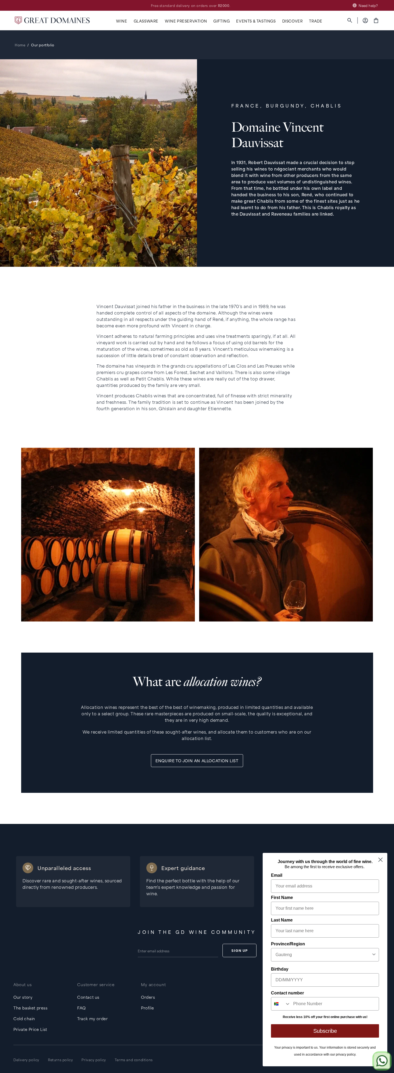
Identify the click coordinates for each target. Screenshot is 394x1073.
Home (20, 44)
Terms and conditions (134, 1059)
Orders (148, 997)
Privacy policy (93, 1059)
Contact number (287, 993)
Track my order (92, 1018)
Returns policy (60, 1059)
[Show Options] (374, 954)
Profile (147, 1008)
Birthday (279, 969)
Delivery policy (26, 1059)
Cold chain (24, 1018)
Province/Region (288, 944)
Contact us (88, 997)
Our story (22, 997)
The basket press (30, 1008)
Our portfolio (42, 44)
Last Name (282, 920)
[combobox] (323, 954)
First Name (282, 897)
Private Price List (30, 1029)
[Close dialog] (380, 859)
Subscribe (325, 1031)
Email (276, 875)
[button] (121, 21)
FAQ (81, 1008)
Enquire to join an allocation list (196, 760)
